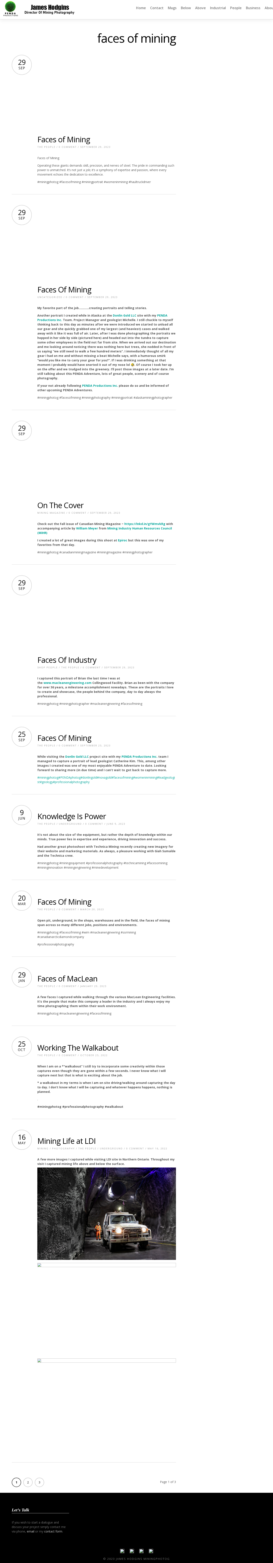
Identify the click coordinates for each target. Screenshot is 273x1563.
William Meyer (87, 528)
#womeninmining (145, 777)
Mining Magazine (51, 512)
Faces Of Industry (66, 660)
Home (141, 8)
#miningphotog (47, 777)
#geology (46, 782)
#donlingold (89, 777)
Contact (157, 8)
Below (186, 8)
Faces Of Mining (64, 289)
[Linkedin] (141, 1552)
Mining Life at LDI (66, 1141)
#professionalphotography (71, 782)
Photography (63, 1148)
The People (46, 146)
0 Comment (68, 146)
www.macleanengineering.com (67, 683)
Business (253, 8)
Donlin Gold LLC (124, 315)
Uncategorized (49, 297)
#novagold (104, 777)
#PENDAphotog (69, 777)
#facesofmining (122, 777)
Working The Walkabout (77, 1047)
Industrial (218, 8)
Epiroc (122, 540)
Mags (172, 8)
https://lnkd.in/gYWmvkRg (144, 524)
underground (70, 823)
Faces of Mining (63, 139)
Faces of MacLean (67, 978)
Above (200, 8)
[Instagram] (151, 1552)
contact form (53, 1531)
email (30, 1531)
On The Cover (60, 505)
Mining (43, 1148)
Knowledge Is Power (71, 816)
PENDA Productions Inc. (100, 386)
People (236, 8)
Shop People (47, 667)
